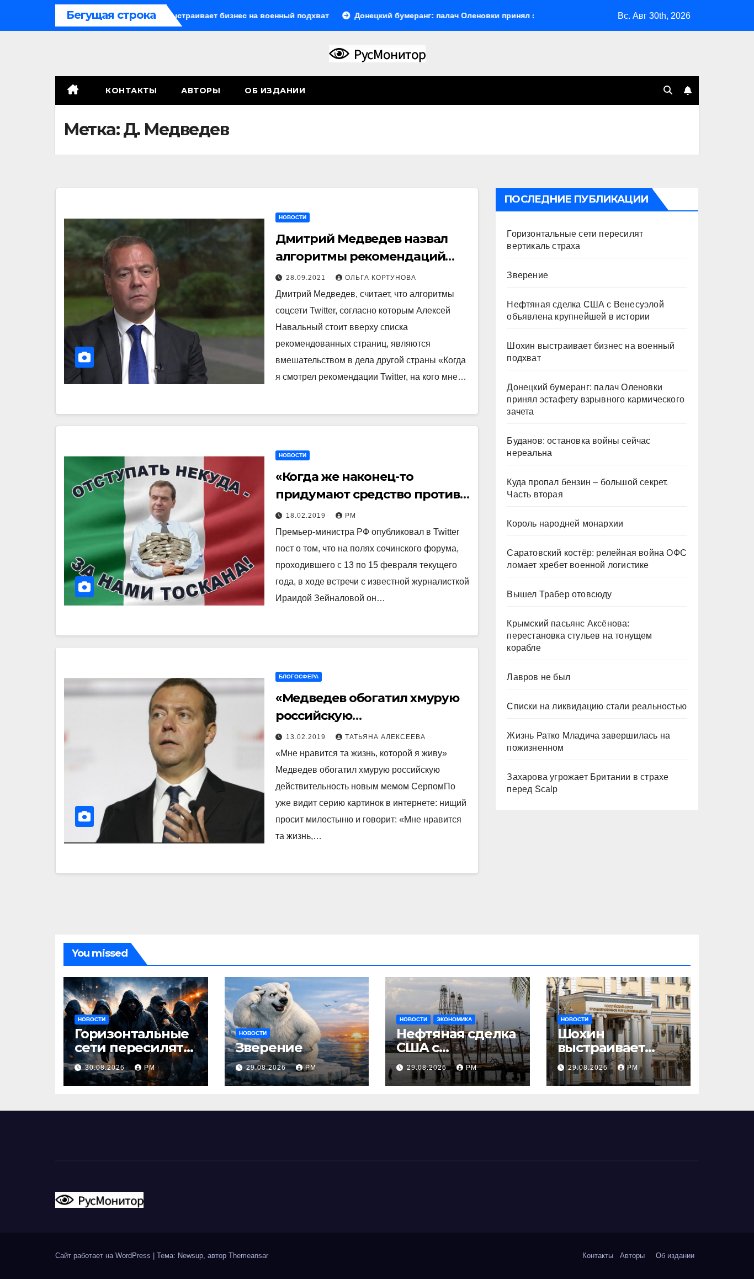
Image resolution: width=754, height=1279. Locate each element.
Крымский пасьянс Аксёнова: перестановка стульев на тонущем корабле (579, 635)
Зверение (527, 275)
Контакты (130, 90)
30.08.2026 (106, 1067)
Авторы (200, 90)
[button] (667, 90)
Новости (292, 217)
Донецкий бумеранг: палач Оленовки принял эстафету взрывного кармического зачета (595, 399)
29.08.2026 (267, 1067)
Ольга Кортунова (380, 278)
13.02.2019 (307, 737)
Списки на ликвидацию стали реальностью (597, 706)
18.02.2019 (307, 515)
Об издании (275, 90)
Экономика (454, 1019)
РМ (350, 515)
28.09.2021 (307, 278)
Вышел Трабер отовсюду (559, 594)
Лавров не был (538, 677)
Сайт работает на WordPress (104, 1255)
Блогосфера (298, 676)
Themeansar (248, 1255)
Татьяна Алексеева (385, 737)
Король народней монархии (565, 523)
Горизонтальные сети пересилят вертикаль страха (134, 1047)
